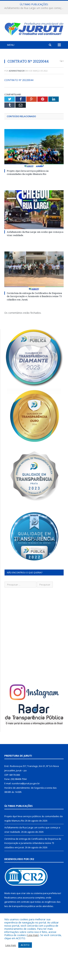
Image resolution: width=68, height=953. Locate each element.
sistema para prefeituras (47, 893)
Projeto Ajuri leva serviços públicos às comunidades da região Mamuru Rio (28, 172)
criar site (25, 893)
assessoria (28, 897)
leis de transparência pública (19, 906)
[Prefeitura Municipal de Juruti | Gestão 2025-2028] (34, 28)
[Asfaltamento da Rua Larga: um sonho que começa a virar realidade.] (34, 209)
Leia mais (32, 935)
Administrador (17, 70)
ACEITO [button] (25, 945)
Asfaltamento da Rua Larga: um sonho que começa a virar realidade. (34, 8)
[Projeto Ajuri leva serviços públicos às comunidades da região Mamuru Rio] (34, 148)
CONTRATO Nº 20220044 (18, 80)
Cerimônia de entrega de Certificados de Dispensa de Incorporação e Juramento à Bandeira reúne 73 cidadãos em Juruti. (34, 296)
